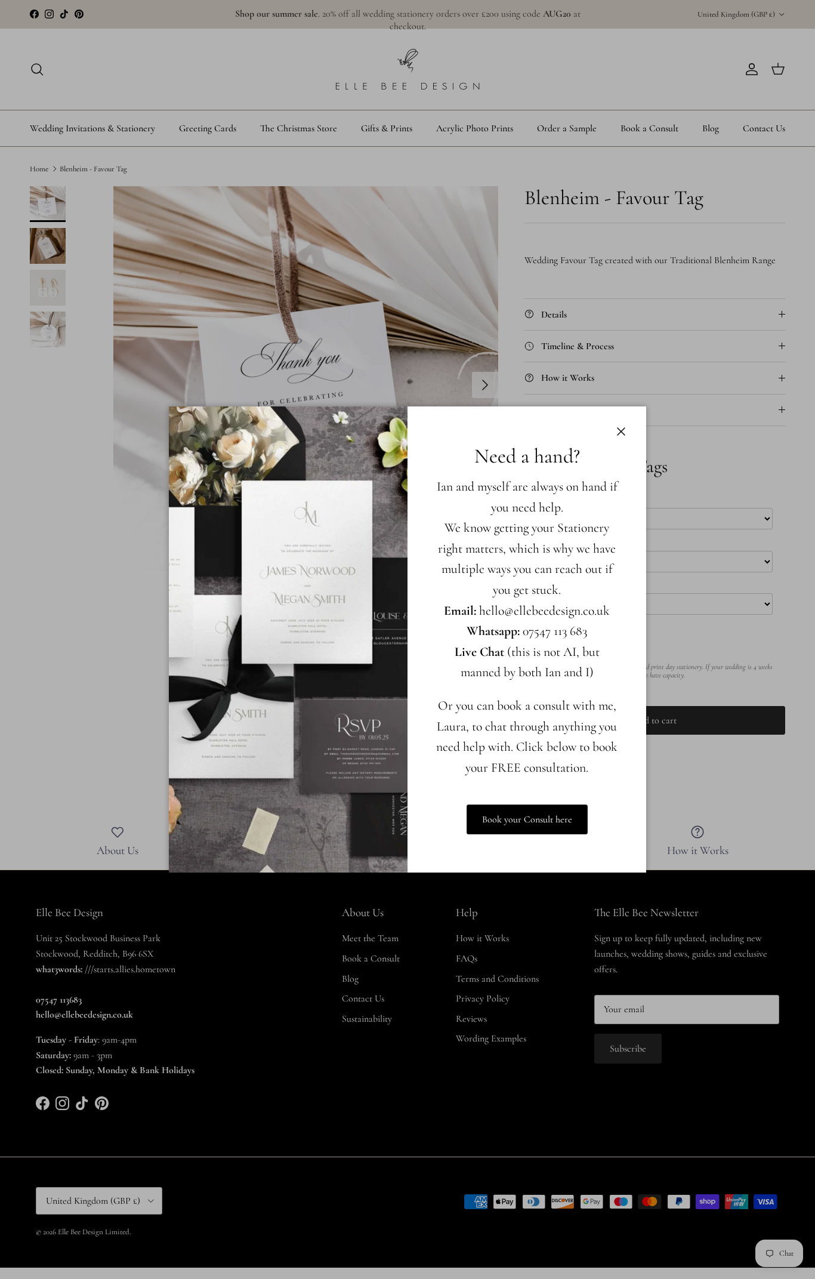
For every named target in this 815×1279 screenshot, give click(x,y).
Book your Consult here (527, 819)
